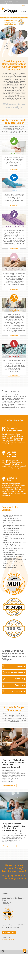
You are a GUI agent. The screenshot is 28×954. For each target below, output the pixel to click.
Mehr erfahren (14, 169)
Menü (24, 11)
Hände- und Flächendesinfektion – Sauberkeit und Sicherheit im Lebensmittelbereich (13, 763)
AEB (22, 925)
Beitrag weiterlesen (9, 785)
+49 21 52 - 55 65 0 (13, 876)
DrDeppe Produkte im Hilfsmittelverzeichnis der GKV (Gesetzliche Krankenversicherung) (13, 827)
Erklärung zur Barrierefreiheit (10, 927)
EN (25, 5)
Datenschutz (13, 925)
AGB (18, 925)
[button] (3, 951)
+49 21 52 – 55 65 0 (8, 1)
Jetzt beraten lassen (9, 932)
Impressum (5, 925)
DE (23, 5)
